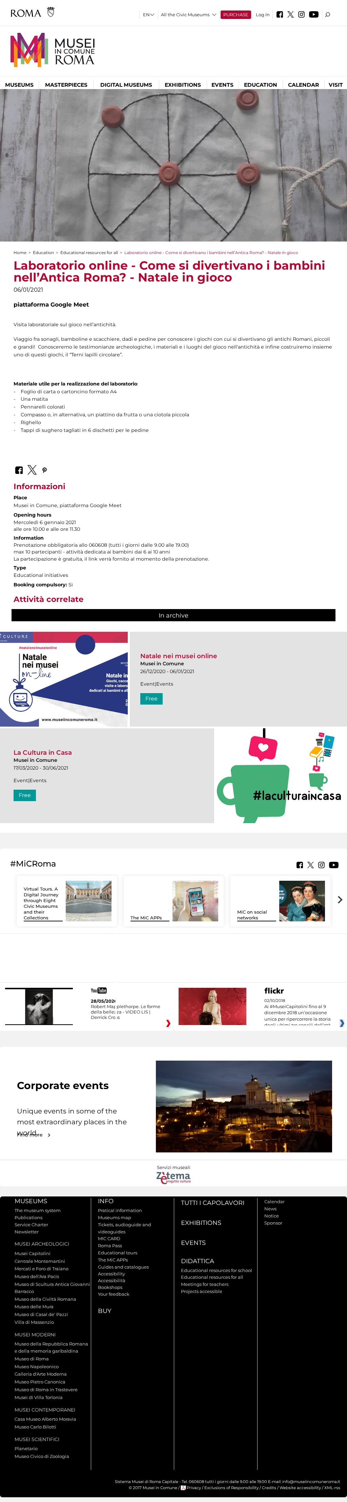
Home (20, 252)
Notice (271, 1215)
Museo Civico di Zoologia (42, 1456)
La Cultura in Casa (43, 752)
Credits (269, 1487)
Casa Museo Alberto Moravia (45, 1419)
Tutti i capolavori (212, 1203)
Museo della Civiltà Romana (45, 1299)
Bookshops (110, 1287)
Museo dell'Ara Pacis (37, 1276)
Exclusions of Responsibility (231, 1487)
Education (260, 85)
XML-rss (332, 1487)
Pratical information (120, 1210)
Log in (263, 14)
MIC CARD (109, 1238)
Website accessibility (300, 1487)
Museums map (114, 1217)
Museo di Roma (32, 1358)
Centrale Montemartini (40, 1261)
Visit (336, 85)
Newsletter (27, 1231)
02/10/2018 (297, 1013)
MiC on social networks (252, 914)
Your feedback (113, 1294)
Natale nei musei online (178, 656)
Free (151, 698)
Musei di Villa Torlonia (39, 1397)
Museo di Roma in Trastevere (46, 1389)
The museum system (38, 1210)
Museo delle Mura (34, 1306)
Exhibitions (183, 85)
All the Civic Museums (185, 14)
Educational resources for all (89, 252)
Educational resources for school (216, 1270)
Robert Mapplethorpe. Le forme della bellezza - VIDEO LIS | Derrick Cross (125, 1012)
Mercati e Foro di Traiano (41, 1268)
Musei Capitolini (32, 1253)
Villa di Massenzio (34, 1322)
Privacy (194, 1487)
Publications (28, 1217)
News (270, 1208)
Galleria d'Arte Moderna (41, 1374)
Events (222, 85)
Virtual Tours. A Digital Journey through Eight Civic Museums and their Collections (41, 903)
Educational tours (117, 1252)
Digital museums (126, 85)
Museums (19, 85)
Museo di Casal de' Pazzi (41, 1314)
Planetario (26, 1448)
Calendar (303, 85)
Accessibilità (111, 1280)
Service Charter (31, 1224)
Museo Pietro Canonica (40, 1381)
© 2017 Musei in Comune (153, 1487)
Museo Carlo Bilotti (35, 1427)
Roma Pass (110, 1245)
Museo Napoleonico (37, 1366)
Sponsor (273, 1223)
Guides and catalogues (123, 1267)
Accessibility (111, 1273)
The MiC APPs (146, 917)
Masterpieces (66, 85)
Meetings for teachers (204, 1284)
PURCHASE (235, 14)
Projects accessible (201, 1291)
